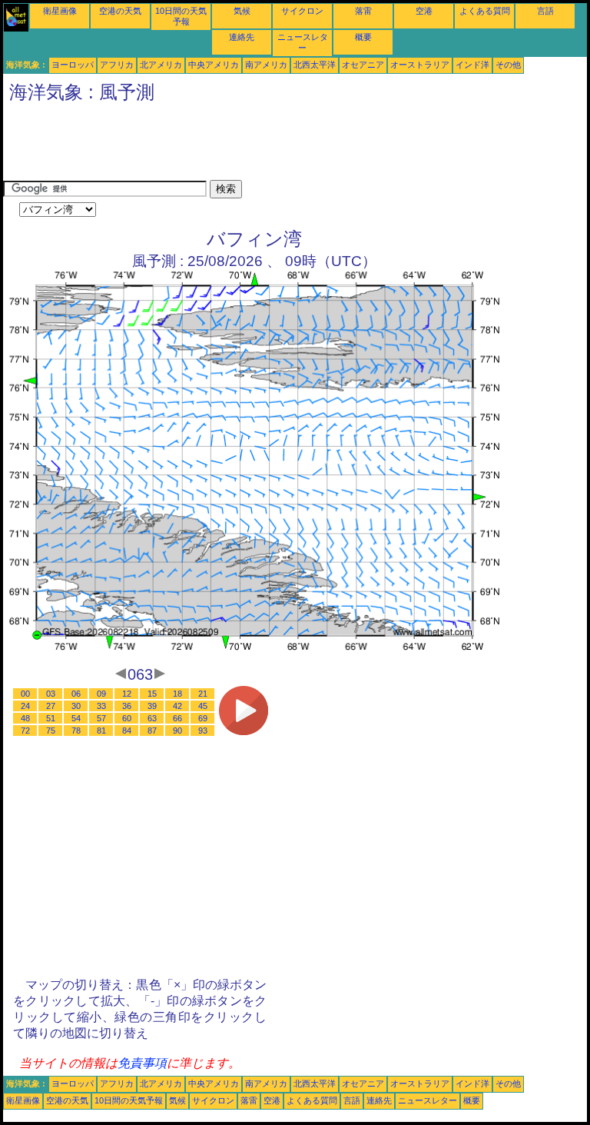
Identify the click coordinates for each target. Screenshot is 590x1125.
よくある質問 (484, 10)
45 (202, 706)
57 (101, 718)
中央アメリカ (213, 64)
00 (25, 693)
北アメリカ (161, 64)
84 (126, 730)
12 (126, 693)
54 (76, 718)
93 (202, 730)
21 (202, 693)
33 (101, 706)
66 (177, 718)
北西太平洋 (314, 64)
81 (101, 730)
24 (25, 706)
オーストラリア (419, 64)
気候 (242, 10)
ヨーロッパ (72, 64)
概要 (363, 37)
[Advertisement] (282, 145)
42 (177, 706)
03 (50, 693)
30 (76, 706)
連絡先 (241, 37)
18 (177, 693)
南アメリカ (266, 64)
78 (76, 730)
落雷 (363, 10)
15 (152, 693)
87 (152, 730)
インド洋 (472, 64)
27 (50, 706)
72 (25, 730)
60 (126, 718)
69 (202, 718)
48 (25, 718)
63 (152, 718)
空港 (424, 10)
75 (50, 730)
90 (177, 730)
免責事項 (142, 1063)
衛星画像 (60, 10)
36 (126, 706)
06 (76, 693)
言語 (545, 10)
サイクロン (302, 10)
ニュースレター (427, 1100)
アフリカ (117, 64)
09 (101, 693)
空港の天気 (120, 10)
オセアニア (363, 64)
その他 (508, 64)
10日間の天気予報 (128, 1100)
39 (152, 706)
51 (50, 718)
